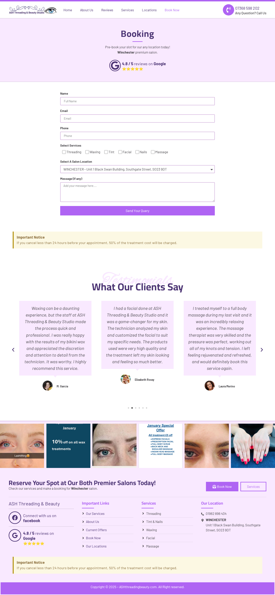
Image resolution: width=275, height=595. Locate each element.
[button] (13, 349)
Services (127, 10)
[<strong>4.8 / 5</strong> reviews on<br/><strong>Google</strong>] (15, 535)
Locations (149, 10)
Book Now (172, 10)
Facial (127, 152)
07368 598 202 (247, 8)
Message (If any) (71, 178)
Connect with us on (39, 518)
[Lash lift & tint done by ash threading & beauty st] (114, 446)
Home (67, 10)
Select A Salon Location (76, 161)
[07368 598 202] (228, 10)
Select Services (70, 145)
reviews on (144, 63)
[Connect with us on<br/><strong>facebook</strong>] (15, 517)
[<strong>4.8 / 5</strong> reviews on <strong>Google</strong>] (115, 65)
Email (64, 111)
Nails (143, 152)
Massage (161, 152)
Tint (111, 152)
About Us (86, 10)
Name (64, 93)
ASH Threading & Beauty (34, 503)
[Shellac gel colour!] (253, 446)
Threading (73, 152)
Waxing (95, 152)
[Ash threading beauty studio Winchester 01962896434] (161, 446)
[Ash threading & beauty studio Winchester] (68, 446)
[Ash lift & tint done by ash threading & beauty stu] (22, 446)
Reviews (107, 10)
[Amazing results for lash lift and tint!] (207, 446)
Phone (64, 128)
